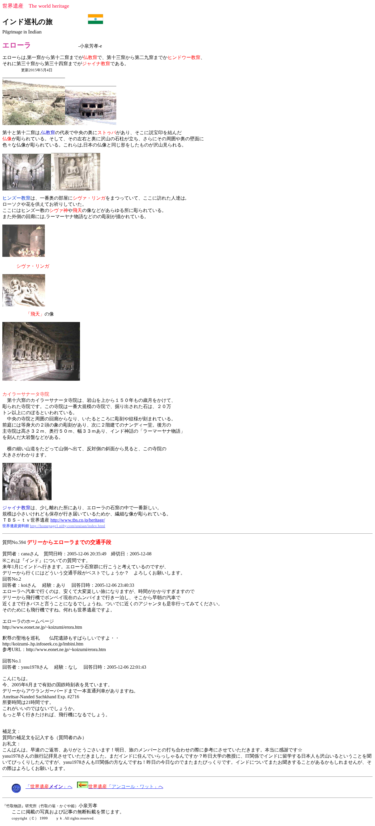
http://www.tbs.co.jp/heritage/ (77, 519)
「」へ (48, 786)
